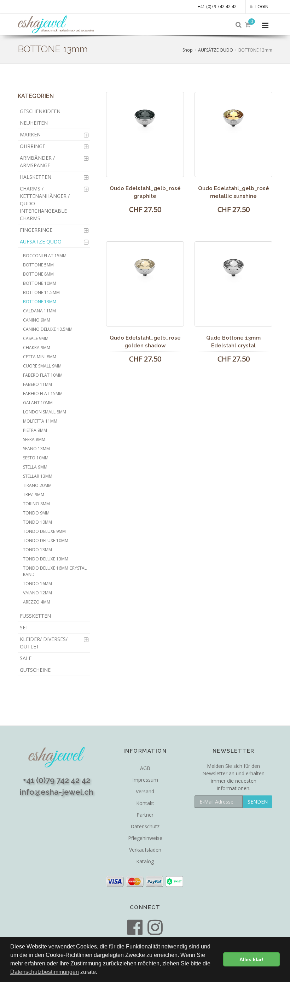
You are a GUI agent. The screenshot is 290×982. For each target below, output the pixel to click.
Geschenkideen (40, 111)
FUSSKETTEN (35, 615)
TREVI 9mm (33, 495)
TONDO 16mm (37, 584)
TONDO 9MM (36, 513)
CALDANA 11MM (39, 311)
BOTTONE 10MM (39, 283)
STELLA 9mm (35, 467)
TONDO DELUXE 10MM (45, 540)
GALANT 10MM (38, 403)
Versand (145, 791)
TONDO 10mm (37, 522)
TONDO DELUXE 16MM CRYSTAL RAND (55, 571)
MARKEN (30, 134)
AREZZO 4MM (36, 602)
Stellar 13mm (37, 476)
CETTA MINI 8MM (39, 357)
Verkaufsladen (145, 849)
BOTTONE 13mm (39, 302)
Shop (187, 50)
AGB (145, 768)
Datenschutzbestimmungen (44, 972)
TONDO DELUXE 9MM (44, 531)
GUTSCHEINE (35, 669)
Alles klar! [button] (251, 959)
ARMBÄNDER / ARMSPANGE (37, 161)
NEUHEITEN (34, 122)
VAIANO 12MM (37, 593)
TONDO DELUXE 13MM (45, 559)
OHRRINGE (32, 146)
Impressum (145, 779)
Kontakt (145, 803)
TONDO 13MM (37, 550)
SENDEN (258, 801)
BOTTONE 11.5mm (41, 292)
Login (261, 7)
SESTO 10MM (35, 458)
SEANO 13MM (36, 449)
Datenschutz (145, 826)
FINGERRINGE (36, 230)
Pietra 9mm (35, 430)
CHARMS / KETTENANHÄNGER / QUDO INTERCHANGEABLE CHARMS (45, 203)
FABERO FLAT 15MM (43, 393)
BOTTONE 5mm (38, 265)
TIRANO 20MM (37, 485)
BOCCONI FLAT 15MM (44, 256)
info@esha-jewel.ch (56, 791)
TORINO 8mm (36, 504)
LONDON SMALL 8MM (44, 412)
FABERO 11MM (37, 384)
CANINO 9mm (36, 320)
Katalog (145, 861)
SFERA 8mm (34, 439)
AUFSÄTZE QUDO (215, 50)
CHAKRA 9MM (36, 348)
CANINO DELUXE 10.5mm (47, 329)
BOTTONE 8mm (38, 274)
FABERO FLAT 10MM (43, 375)
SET (24, 627)
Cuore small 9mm (42, 366)
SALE (25, 658)
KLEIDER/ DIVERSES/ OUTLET (44, 643)
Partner (145, 814)
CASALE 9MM (35, 338)
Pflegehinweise (145, 838)
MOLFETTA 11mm (40, 421)
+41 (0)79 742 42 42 (217, 7)
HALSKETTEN (35, 177)
